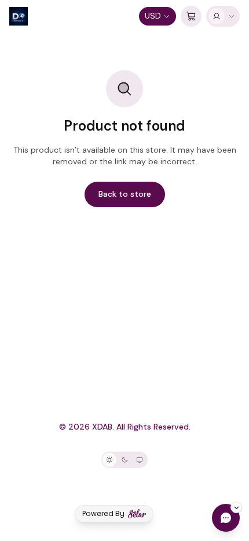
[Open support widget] (226, 518)
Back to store (124, 194)
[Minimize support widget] (236, 507)
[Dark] (124, 460)
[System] (140, 460)
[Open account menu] (223, 16)
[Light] (109, 460)
